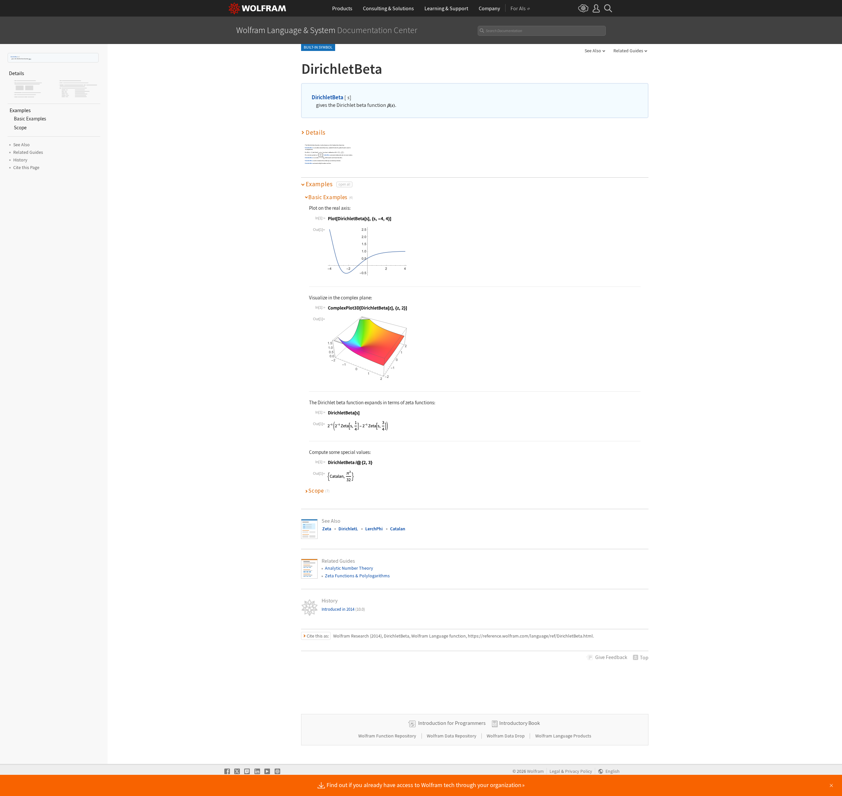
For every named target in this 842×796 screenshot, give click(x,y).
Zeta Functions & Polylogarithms (357, 576)
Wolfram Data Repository (452, 736)
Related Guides (628, 51)
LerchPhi (374, 529)
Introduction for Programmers (452, 723)
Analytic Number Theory (349, 568)
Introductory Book (519, 723)
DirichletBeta (14, 57)
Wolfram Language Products (563, 736)
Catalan (397, 529)
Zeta (326, 529)
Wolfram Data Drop (506, 736)
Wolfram (535, 771)
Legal (555, 771)
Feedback (611, 657)
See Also (593, 51)
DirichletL (348, 529)
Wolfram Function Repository (387, 736)
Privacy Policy (578, 771)
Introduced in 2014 (343, 609)
